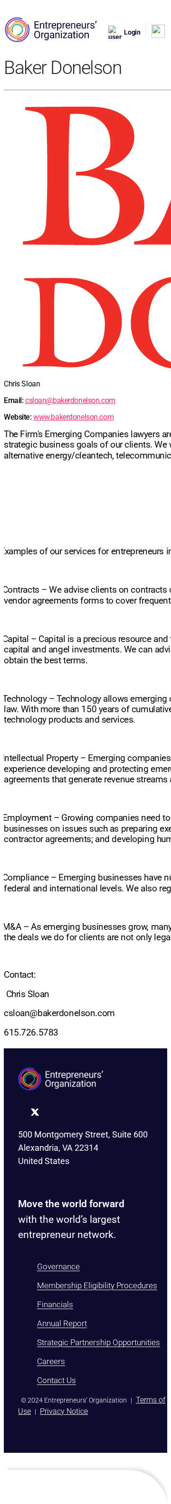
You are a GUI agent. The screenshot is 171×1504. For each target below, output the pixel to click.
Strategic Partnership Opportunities (98, 1342)
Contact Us (56, 1380)
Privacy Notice (64, 1411)
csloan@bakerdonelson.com (70, 400)
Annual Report (62, 1323)
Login (132, 32)
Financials (55, 1304)
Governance (58, 1266)
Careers (51, 1361)
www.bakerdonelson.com (73, 417)
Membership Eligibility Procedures (97, 1285)
